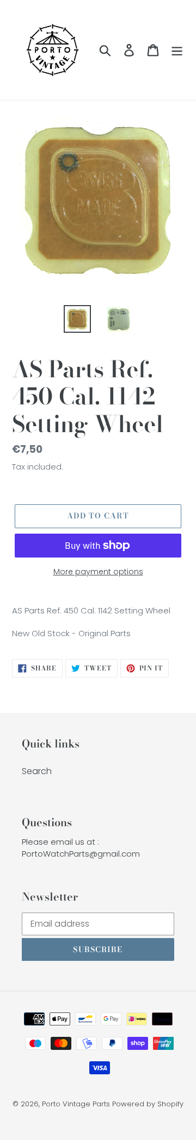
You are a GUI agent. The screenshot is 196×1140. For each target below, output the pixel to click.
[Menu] (177, 50)
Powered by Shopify (147, 1104)
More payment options (98, 571)
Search (37, 771)
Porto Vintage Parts (76, 1104)
